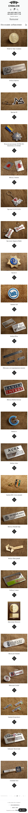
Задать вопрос (23, 810)
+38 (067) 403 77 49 (14, 14)
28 (15, 795)
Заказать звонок (14, 16)
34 (23, 795)
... (21, 795)
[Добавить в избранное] (14, 53)
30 (19, 795)
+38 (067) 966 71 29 (14, 12)
